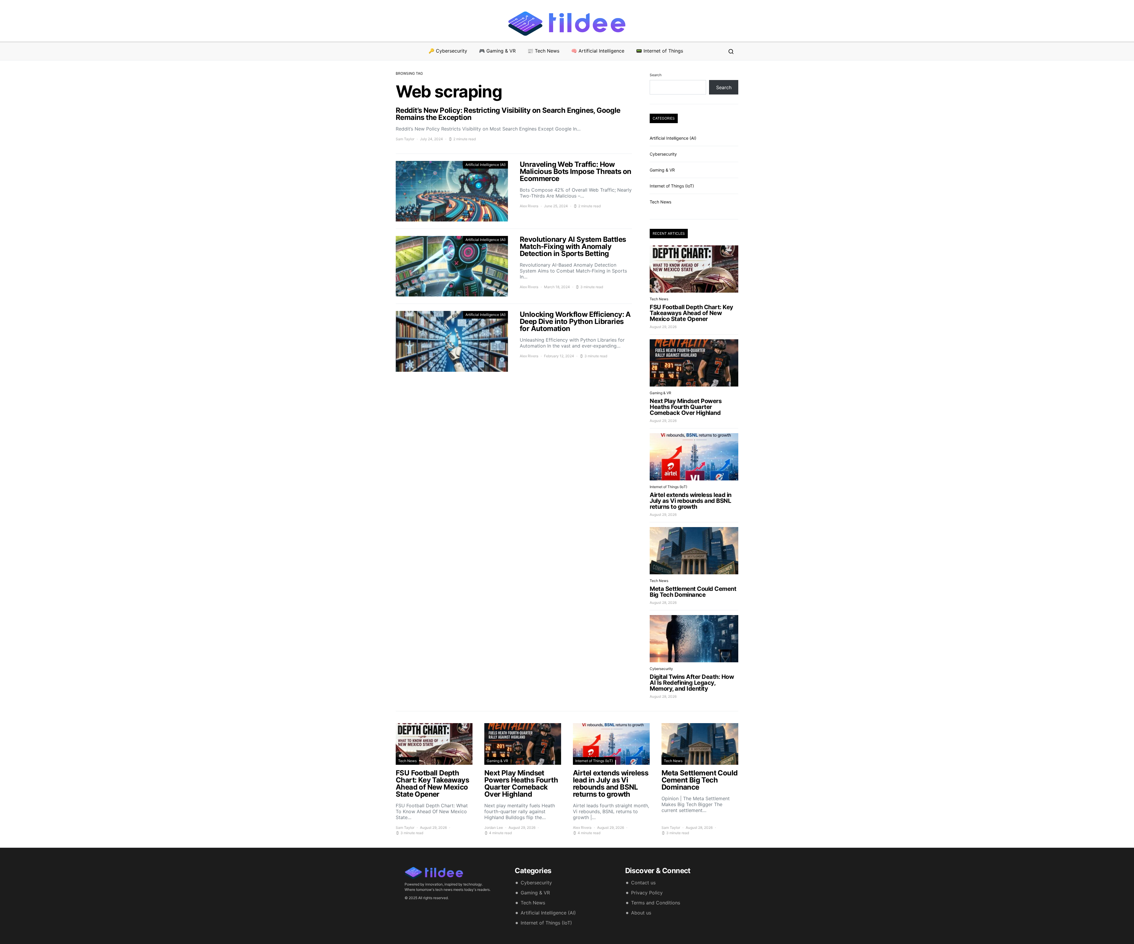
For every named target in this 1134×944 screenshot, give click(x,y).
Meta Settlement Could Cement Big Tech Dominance (693, 591)
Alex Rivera (529, 206)
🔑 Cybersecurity (447, 51)
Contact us (643, 883)
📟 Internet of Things (659, 51)
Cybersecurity (663, 153)
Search (656, 75)
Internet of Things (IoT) (672, 185)
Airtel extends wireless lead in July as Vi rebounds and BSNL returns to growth (690, 500)
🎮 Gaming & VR (497, 51)
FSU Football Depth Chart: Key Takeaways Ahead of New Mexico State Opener (691, 313)
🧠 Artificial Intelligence (597, 51)
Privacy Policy (647, 893)
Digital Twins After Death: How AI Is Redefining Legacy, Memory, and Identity (692, 682)
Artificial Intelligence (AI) (485, 164)
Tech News (660, 201)
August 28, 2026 (663, 602)
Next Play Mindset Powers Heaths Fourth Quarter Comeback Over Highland (685, 406)
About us (641, 913)
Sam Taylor (405, 139)
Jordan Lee (493, 827)
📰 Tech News (543, 51)
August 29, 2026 (663, 327)
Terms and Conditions (655, 903)
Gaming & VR (662, 169)
